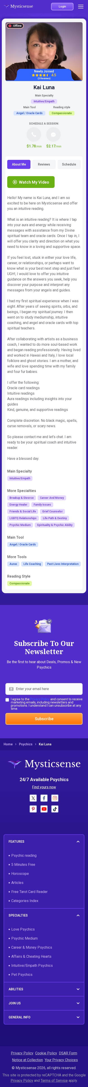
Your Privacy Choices (61, 1060)
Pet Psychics (21, 974)
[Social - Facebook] (44, 798)
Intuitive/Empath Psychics (32, 965)
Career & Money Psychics (31, 947)
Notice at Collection (27, 1060)
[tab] (18, 164)
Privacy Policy (40, 699)
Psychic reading (24, 855)
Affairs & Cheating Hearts (31, 956)
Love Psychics (23, 929)
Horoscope (20, 873)
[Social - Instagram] (54, 798)
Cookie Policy (46, 1053)
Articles (17, 883)
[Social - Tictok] (54, 809)
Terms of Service (54, 1080)
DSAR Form (68, 1053)
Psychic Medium (24, 938)
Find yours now (44, 787)
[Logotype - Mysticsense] (18, 7)
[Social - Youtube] (44, 809)
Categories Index (24, 901)
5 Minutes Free (23, 864)
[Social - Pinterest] (33, 809)
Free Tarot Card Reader (29, 892)
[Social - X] (33, 798)
